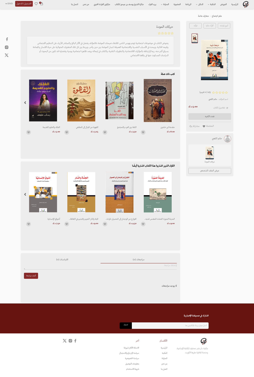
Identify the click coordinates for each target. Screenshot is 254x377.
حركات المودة (210, 161)
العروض (223, 4)
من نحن (86, 4)
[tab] (139, 259)
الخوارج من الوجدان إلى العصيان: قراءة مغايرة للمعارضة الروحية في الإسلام (121, 219)
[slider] (166, 34)
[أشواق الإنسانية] (43, 192)
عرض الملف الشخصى (209, 170)
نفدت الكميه (209, 116)
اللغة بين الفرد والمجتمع (126, 127)
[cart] (42, 3)
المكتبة (212, 4)
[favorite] (36, 3)
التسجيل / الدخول (24, 3)
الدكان (200, 4)
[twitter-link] (64, 341)
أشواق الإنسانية (53, 219)
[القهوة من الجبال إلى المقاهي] (81, 100)
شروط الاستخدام (132, 369)
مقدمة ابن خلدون (168, 127)
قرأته (195, 25)
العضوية (177, 4)
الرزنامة (188, 4)
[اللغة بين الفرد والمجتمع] (119, 100)
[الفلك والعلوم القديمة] (43, 100)
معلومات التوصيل (132, 363)
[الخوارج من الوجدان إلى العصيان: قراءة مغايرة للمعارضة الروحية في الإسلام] (119, 192)
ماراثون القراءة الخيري (102, 4)
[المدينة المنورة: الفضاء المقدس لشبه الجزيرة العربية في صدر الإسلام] (158, 192)
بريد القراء (152, 4)
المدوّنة (164, 358)
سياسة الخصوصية (132, 358)
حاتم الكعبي (213, 99)
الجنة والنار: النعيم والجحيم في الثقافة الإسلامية (84, 219)
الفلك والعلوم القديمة (51, 127)
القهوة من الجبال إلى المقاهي (87, 127)
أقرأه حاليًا (209, 25)
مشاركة (195, 126)
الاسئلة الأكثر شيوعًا (131, 347)
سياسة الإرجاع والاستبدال (129, 353)
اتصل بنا (74, 4)
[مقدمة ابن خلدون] (158, 100)
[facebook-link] (7, 39)
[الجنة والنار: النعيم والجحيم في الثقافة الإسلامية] (81, 192)
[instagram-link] (6, 47)
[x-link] (6, 55)
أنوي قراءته (224, 25)
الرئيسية (234, 4)
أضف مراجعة (31, 275)
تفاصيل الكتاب (219, 107)
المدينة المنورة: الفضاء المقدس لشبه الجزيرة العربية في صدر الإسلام (160, 219)
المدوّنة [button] (166, 4)
